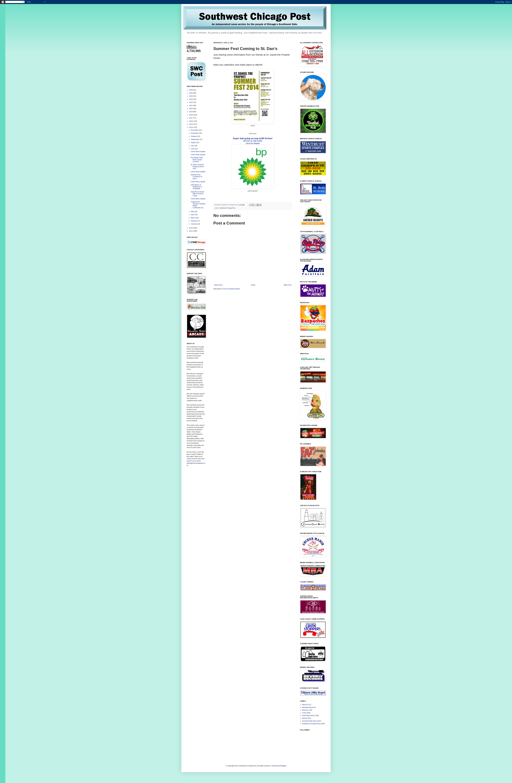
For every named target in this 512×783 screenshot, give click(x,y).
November (195, 133)
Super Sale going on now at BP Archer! (252, 138)
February (194, 221)
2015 (191, 124)
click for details (253, 143)
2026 (191, 90)
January (194, 224)
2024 (191, 96)
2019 (191, 112)
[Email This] (250, 205)
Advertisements (307, 707)
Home (253, 285)
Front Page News (308, 715)
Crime (304, 713)
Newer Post (218, 285)
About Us (305, 705)
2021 (191, 106)
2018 (191, 115)
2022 (191, 102)
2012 (191, 231)
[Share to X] (255, 205)
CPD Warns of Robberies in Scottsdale (196, 187)
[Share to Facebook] (258, 205)
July (192, 146)
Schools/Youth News (309, 721)
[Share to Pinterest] (260, 205)
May (192, 211)
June (193, 149)
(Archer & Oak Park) (252, 141)
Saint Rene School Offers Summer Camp (197, 194)
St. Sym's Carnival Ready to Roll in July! (197, 166)
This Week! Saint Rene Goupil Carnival (197, 159)
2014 (191, 127)
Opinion (305, 718)
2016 (191, 121)
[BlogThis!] (252, 205)
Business (305, 710)
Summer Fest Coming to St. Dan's (196, 177)
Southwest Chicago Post (227, 208)
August (193, 142)
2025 (191, 93)
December (195, 130)
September (195, 139)
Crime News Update (198, 151)
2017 (191, 118)
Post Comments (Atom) (231, 289)
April (193, 215)
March (193, 218)
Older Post (287, 285)
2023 (191, 99)
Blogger (283, 766)
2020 (191, 109)
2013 (191, 228)
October (194, 136)
